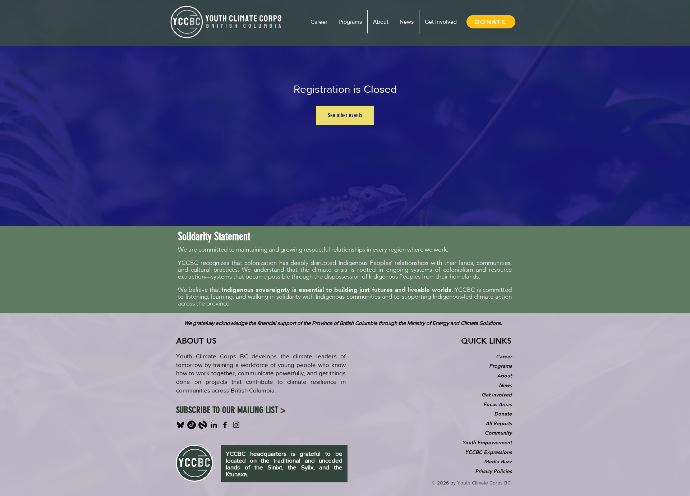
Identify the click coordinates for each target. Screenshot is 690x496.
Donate (503, 413)
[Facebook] (225, 425)
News (505, 385)
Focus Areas (497, 404)
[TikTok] (191, 425)
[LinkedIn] (214, 425)
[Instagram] (236, 425)
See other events (345, 115)
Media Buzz (498, 461)
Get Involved (497, 394)
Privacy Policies (493, 471)
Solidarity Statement (214, 236)
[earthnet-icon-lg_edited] (202, 425)
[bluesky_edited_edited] (180, 425)
